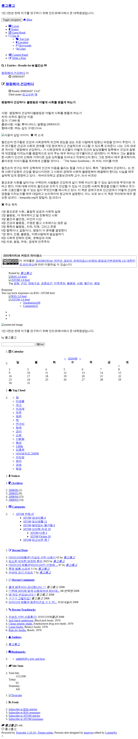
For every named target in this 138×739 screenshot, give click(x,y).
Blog (29, 19)
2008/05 (14, 493)
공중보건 (46, 283)
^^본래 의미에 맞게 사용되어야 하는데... (34, 590)
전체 (29, 514)
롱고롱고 (8, 6)
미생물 (20, 401)
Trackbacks (31, 302)
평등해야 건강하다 (13, 72)
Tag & (15, 35)
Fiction (45, 536)
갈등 (16, 283)
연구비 (20, 423)
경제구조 (34, 283)
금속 (19, 464)
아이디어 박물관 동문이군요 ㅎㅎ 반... (33, 602)
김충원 (20, 449)
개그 (19, 405)
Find (41, 344)
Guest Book (18, 32)
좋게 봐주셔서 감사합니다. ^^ (27, 587)
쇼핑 (19, 435)
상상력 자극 (41, 529)
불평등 (71, 283)
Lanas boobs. (16, 626)
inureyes (88, 732)
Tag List (24, 39)
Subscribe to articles (23, 709)
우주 (19, 412)
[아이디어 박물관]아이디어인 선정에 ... (33, 565)
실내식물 (39, 517)
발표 (19, 468)
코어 (19, 431)
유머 (19, 461)
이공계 (20, 408)
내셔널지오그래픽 (27, 453)
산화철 (20, 438)
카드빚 (20, 457)
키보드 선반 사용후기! (23, 616)
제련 (19, 416)
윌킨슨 (88, 283)
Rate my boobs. (17, 630)
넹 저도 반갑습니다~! (22, 594)
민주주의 (59, 283)
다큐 (43, 532)
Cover (15, 26)
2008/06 (14, 490)
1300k (19, 446)
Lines (22, 48)
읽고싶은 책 (29, 94)
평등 (97, 283)
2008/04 (14, 496)
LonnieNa (111, 732)
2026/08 (72, 358)
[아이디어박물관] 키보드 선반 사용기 (32, 557)
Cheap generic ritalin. (21, 623)
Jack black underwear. (21, 620)
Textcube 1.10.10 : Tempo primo (34, 732)
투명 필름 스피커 (19, 568)
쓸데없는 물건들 (43, 525)
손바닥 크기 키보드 (21, 572)
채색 (19, 427)
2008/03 (14, 499)
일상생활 (39, 521)
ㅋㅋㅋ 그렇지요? (20, 598)
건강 (24, 283)
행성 (19, 442)
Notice (14, 29)
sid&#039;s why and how (30, 658)
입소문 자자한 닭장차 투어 (25, 561)
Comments (30, 305)
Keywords (25, 45)
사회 (80, 283)
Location (22, 42)
